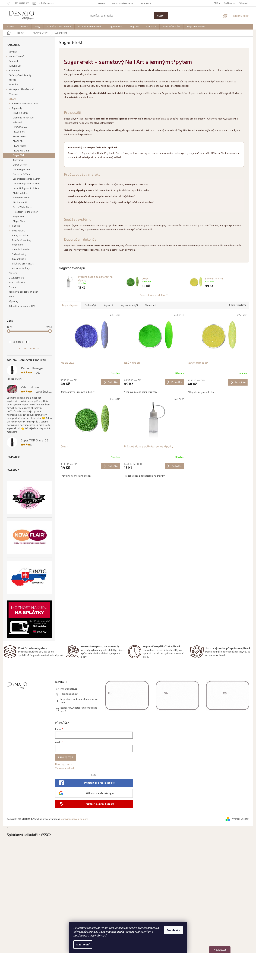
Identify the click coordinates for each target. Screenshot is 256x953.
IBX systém (14, 70)
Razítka (16, 226)
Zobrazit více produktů (152, 294)
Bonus (101, 3)
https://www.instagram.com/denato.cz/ (79, 709)
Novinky (13, 52)
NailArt (12, 99)
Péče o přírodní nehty (20, 75)
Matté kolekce (20, 193)
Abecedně (150, 305)
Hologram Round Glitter (25, 212)
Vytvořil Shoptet (240, 819)
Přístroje (13, 94)
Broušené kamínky (21, 240)
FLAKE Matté (19, 146)
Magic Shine (19, 221)
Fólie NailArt (18, 230)
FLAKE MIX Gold (21, 151)
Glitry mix (18, 160)
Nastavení (82, 944)
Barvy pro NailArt (21, 235)
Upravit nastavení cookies (74, 819)
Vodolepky (17, 245)
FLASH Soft (18, 132)
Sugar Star (18, 216)
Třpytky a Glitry (20, 113)
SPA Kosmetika (16, 278)
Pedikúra (13, 84)
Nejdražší (108, 305)
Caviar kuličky (19, 259)
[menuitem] (10, 27)
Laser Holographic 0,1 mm (26, 179)
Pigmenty (17, 108)
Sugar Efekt (19, 155)
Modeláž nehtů (16, 56)
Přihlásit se (65, 757)
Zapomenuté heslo (65, 768)
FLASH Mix (18, 141)
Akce (11, 296)
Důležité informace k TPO (22, 306)
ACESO (12, 80)
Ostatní (12, 287)
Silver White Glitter (23, 207)
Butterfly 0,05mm (22, 174)
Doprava (146, 3)
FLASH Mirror (19, 136)
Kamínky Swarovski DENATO (27, 103)
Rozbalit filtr (27, 348)
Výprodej (13, 301)
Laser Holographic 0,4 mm (26, 188)
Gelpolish (13, 61)
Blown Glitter (20, 165)
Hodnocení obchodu (123, 3)
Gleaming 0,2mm (21, 169)
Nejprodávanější (129, 305)
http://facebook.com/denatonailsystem (79, 700)
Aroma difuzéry (17, 282)
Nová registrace (63, 764)
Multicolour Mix (21, 202)
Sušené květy (19, 254)
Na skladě (20, 342)
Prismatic (18, 122)
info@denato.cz (69, 689)
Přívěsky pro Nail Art (22, 264)
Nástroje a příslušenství (21, 89)
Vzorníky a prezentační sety (23, 292)
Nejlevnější (90, 305)
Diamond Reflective (23, 117)
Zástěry (13, 273)
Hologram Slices (21, 197)
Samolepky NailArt (21, 249)
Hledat (161, 15)
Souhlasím (173, 930)
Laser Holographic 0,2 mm (26, 183)
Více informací (98, 936)
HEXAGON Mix (20, 127)
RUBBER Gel (15, 66)
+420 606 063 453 (69, 694)
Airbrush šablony (21, 268)
